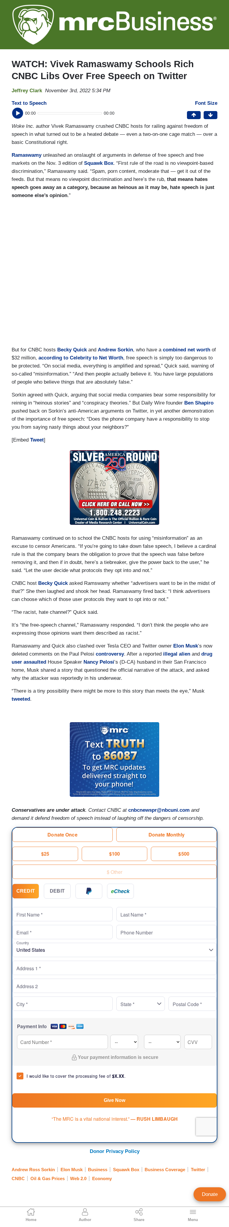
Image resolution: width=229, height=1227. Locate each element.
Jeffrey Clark (27, 90)
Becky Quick (72, 350)
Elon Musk (185, 646)
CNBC (18, 1178)
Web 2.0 (78, 1178)
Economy (102, 1178)
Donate (210, 1194)
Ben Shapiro (198, 403)
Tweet (37, 440)
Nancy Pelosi (98, 662)
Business (97, 1169)
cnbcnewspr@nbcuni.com (159, 810)
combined (174, 350)
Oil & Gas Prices (47, 1178)
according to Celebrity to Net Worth (80, 358)
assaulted (35, 662)
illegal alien (176, 654)
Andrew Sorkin (115, 350)
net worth (199, 350)
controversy (110, 654)
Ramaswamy (26, 155)
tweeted (21, 699)
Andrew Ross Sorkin (33, 1169)
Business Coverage (165, 1169)
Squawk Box (98, 163)
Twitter (198, 1169)
